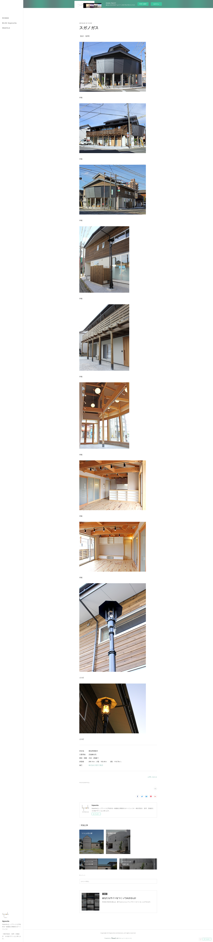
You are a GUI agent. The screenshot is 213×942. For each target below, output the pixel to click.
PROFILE (6, 28)
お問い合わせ (152, 777)
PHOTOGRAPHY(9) (84, 782)
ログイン (156, 4)
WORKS (5, 18)
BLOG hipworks (9, 23)
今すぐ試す (143, 4)
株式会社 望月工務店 (96, 765)
